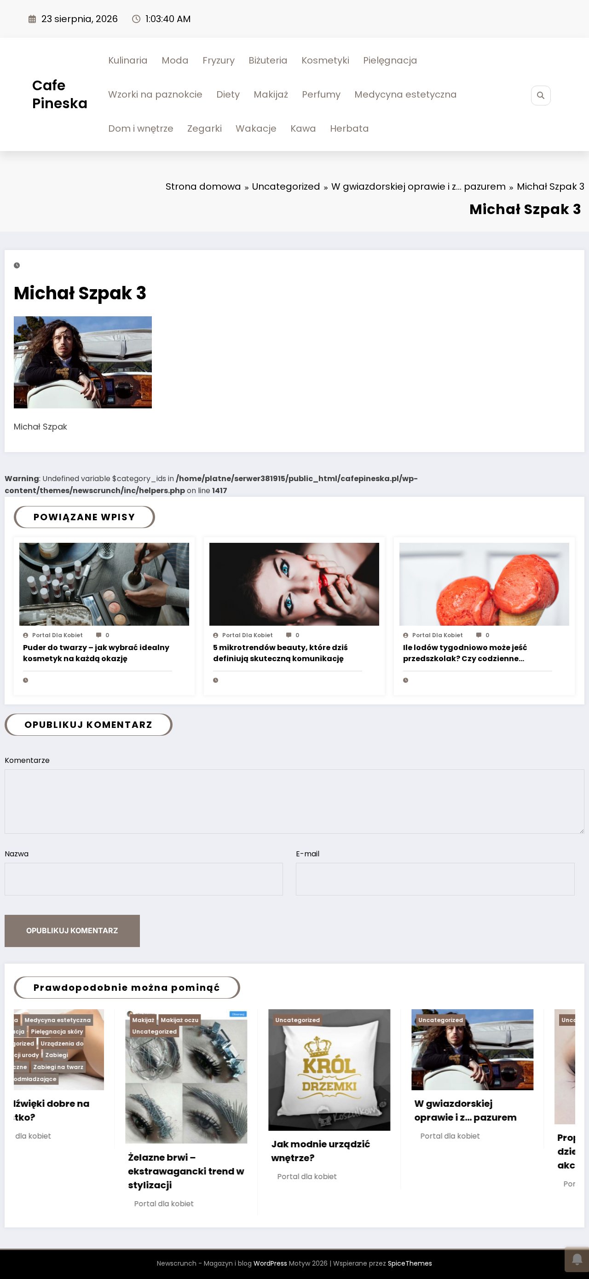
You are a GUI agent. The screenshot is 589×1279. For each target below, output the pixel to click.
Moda (175, 60)
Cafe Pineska (59, 94)
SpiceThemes (410, 1263)
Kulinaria (128, 60)
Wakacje (256, 128)
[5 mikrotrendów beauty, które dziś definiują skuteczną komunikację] (294, 583)
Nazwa (17, 854)
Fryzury (218, 60)
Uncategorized (43, 1031)
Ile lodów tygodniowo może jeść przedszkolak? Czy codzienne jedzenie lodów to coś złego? (465, 653)
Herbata (349, 128)
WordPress (270, 1263)
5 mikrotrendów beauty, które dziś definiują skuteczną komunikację (280, 653)
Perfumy (321, 94)
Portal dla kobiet (57, 635)
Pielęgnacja (390, 60)
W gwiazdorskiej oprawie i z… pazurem (354, 1110)
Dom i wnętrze (140, 128)
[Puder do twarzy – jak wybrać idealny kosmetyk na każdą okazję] (104, 583)
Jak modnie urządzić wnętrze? (209, 1151)
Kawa (303, 128)
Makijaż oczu (68, 1020)
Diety (228, 94)
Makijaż (271, 94)
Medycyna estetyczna (405, 94)
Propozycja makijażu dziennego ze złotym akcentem (496, 1151)
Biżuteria (268, 60)
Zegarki (204, 128)
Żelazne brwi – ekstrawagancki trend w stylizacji (75, 1171)
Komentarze (27, 760)
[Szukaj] (541, 95)
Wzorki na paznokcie (155, 94)
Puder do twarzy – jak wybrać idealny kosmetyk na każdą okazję (96, 653)
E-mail (307, 854)
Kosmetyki (325, 60)
